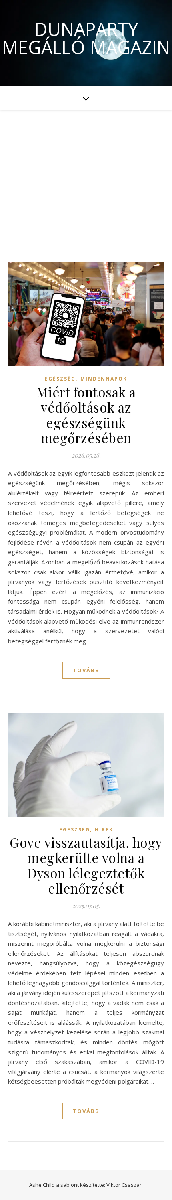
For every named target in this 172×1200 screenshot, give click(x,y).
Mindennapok (103, 378)
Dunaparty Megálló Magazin (86, 38)
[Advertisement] (86, 178)
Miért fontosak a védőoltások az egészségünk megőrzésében (86, 414)
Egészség (60, 378)
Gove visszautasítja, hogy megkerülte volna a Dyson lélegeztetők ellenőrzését (86, 865)
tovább (86, 670)
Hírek (104, 829)
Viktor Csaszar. (124, 1184)
